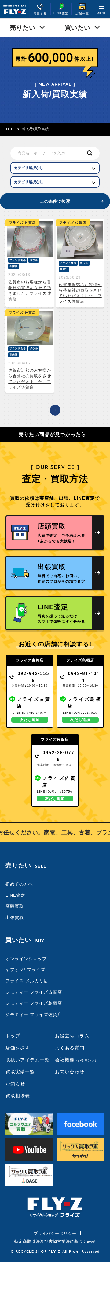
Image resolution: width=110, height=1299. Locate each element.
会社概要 (76, 1059)
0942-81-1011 (84, 677)
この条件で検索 (55, 201)
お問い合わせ (69, 1071)
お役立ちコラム (72, 1035)
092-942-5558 (33, 677)
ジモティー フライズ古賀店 (34, 992)
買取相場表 (18, 1095)
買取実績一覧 (20, 1071)
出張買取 (15, 917)
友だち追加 (30, 720)
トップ (13, 1035)
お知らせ (15, 1083)
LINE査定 (15, 895)
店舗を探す (18, 1047)
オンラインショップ (26, 958)
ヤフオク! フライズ (25, 969)
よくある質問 (69, 1047)
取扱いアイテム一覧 (28, 1059)
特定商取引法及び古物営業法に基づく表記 (55, 1241)
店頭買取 (15, 906)
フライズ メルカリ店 (27, 980)
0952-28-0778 (58, 756)
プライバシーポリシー (55, 1233)
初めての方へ (19, 884)
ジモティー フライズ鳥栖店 (34, 1003)
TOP (9, 129)
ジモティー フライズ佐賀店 (34, 1014)
